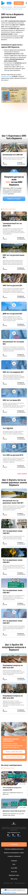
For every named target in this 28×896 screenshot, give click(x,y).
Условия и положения (14, 856)
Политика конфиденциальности (14, 849)
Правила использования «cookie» (14, 853)
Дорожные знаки (14, 875)
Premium (19, 3)
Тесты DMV (14, 868)
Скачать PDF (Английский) (14, 757)
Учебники (14, 861)
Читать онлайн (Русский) (14, 752)
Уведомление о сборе (9, 892)
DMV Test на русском (6, 7)
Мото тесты (14, 879)
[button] (26, 3)
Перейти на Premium (14, 199)
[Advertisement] (14, 117)
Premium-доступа (6, 76)
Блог (14, 864)
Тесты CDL (14, 871)
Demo (17, 221)
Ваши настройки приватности (15, 890)
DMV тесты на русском (20, 7)
